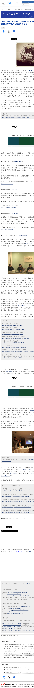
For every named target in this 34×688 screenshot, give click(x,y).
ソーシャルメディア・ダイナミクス (12, 623)
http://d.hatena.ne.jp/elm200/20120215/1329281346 (14, 347)
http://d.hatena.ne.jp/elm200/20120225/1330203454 (14, 342)
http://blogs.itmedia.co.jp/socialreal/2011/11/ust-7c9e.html (15, 490)
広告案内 (14, 686)
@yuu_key (15, 213)
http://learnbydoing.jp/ (7, 229)
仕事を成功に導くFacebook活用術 (11, 626)
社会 (3, 27)
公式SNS (9, 686)
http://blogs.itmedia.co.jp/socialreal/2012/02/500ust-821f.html (16, 507)
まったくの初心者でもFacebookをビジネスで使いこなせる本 (18, 630)
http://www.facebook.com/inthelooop (19, 610)
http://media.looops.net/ (24, 606)
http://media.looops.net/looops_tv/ (15, 613)
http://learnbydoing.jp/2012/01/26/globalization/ (13, 329)
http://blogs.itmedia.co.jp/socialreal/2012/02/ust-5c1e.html (15, 512)
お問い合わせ (20, 686)
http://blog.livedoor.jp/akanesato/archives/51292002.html (15, 338)
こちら (30, 551)
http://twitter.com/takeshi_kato (14, 594)
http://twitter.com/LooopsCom (14, 611)
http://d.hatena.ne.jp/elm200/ (8, 207)
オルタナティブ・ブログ (6, 9)
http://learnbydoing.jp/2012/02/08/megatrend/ (12, 334)
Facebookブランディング (9, 628)
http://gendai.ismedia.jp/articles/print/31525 (12, 357)
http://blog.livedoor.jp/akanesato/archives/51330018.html (15, 117)
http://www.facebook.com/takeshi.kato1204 (18, 592)
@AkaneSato (21, 305)
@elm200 (14, 189)
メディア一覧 (4, 686)
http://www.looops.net (15, 608)
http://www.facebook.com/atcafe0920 (20, 595)
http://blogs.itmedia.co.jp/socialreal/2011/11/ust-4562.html (15, 496)
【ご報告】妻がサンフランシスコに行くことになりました (17, 667)
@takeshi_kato (23, 235)
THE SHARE (9, 371)
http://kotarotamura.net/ (7, 184)
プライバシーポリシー (28, 686)
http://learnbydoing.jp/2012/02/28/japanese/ (12, 325)
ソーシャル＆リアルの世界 (17, 9)
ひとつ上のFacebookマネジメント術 (12, 625)
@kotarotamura (17, 161)
